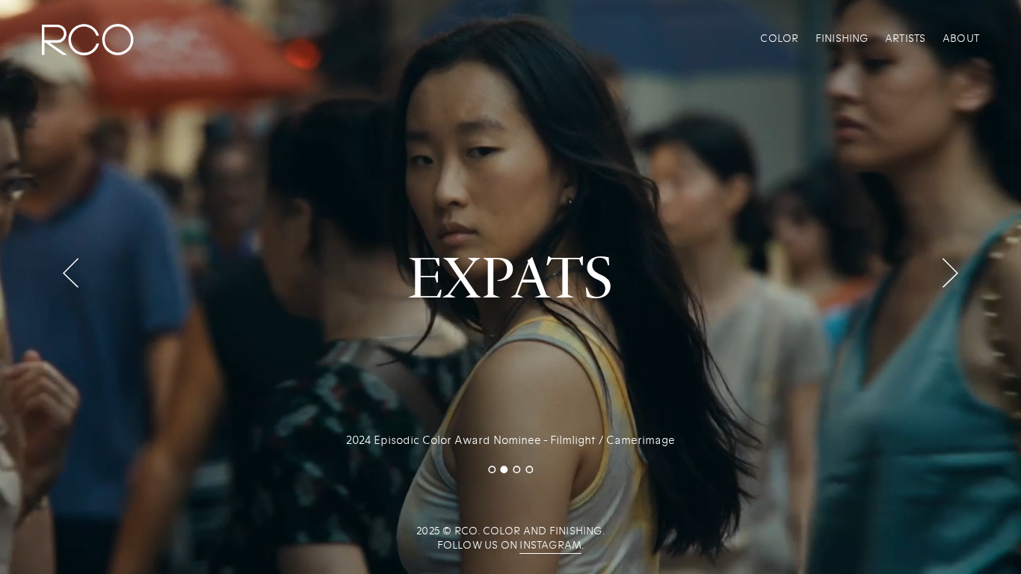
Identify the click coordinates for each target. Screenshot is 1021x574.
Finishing (842, 38)
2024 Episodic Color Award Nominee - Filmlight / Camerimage (510, 440)
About (961, 38)
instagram (550, 545)
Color (779, 38)
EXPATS (510, 274)
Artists (905, 38)
